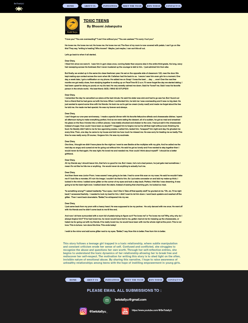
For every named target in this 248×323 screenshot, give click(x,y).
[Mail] (107, 300)
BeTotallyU (19, 3)
